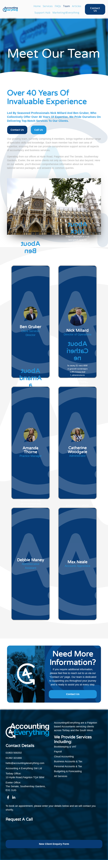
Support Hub (42, 12)
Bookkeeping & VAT (65, 746)
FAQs (58, 6)
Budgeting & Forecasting (68, 771)
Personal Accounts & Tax (68, 766)
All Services (60, 776)
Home (37, 6)
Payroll (58, 751)
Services (48, 6)
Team (66, 6)
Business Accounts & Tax (68, 761)
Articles (76, 6)
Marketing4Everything (65, 12)
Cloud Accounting (64, 756)
